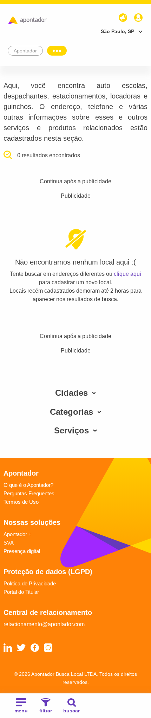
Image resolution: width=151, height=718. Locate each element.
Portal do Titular (21, 592)
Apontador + (18, 534)
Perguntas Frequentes (29, 493)
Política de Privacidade (30, 583)
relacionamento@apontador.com (44, 624)
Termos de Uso (21, 502)
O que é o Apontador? (28, 485)
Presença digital (22, 551)
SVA (9, 543)
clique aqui (127, 274)
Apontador (25, 50)
